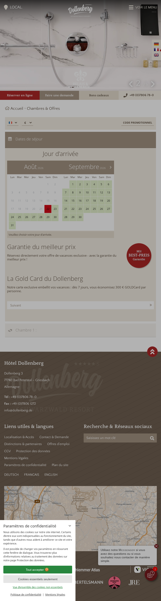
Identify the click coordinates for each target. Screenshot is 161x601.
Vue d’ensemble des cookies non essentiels (38, 587)
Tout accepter (35, 569)
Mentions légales (55, 594)
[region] (37, 546)
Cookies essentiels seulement (37, 579)
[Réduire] (69, 525)
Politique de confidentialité (25, 594)
